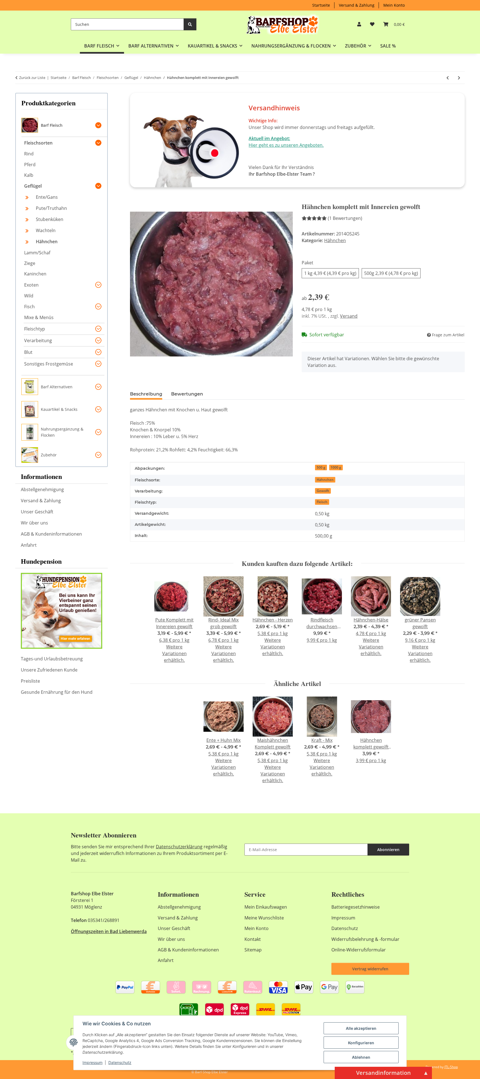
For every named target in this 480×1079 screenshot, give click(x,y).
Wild (28, 296)
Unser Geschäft (37, 512)
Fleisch (322, 501)
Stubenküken (49, 219)
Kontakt (252, 939)
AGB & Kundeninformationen (51, 534)
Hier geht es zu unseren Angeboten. (286, 145)
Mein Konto (394, 5)
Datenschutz (119, 1062)
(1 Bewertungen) (345, 218)
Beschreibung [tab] (146, 394)
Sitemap (253, 950)
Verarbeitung (38, 340)
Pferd (30, 164)
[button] (359, 24)
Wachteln (46, 230)
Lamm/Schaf (37, 253)
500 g (321, 467)
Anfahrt (29, 545)
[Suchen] (190, 24)
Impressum (92, 1062)
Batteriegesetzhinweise (355, 907)
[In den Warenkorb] (134, 200)
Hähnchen (335, 240)
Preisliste (30, 681)
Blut (28, 352)
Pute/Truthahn (51, 208)
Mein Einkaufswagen (265, 907)
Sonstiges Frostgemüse (48, 364)
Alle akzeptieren (361, 1028)
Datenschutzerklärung (179, 847)
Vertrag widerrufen (370, 968)
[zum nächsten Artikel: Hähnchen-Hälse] (459, 78)
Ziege (29, 263)
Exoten (31, 285)
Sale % (388, 46)
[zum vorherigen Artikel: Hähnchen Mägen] (447, 78)
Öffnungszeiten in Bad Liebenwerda (109, 931)
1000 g (336, 467)
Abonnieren (388, 849)
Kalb (28, 175)
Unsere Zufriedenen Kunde (49, 670)
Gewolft (323, 490)
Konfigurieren (361, 1042)
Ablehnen (361, 1057)
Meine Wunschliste (264, 918)
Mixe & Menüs (39, 317)
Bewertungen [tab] (187, 394)
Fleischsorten (38, 143)
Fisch (29, 307)
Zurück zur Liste (32, 77)
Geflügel (33, 186)
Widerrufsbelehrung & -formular (365, 939)
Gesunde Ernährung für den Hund (56, 692)
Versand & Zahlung (356, 5)
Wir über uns (34, 523)
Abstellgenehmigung (42, 489)
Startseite (321, 5)
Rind (29, 154)
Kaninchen (35, 274)
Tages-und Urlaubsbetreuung (52, 659)
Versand (349, 316)
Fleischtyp (34, 329)
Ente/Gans (47, 197)
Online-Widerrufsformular (358, 950)
